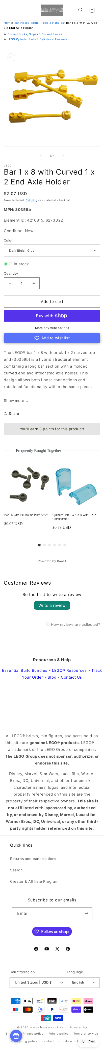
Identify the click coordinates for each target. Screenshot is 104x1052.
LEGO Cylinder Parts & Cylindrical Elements (37, 39)
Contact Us (71, 677)
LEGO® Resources (69, 670)
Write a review (52, 605)
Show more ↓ (16, 400)
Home (8, 23)
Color (8, 240)
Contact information (57, 1041)
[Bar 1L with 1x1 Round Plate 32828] (27, 485)
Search (16, 870)
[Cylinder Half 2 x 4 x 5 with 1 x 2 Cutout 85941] (76, 485)
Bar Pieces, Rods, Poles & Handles (39, 23)
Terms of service (85, 1033)
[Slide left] (40, 155)
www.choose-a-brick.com (49, 1027)
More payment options (52, 328)
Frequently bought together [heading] (38, 450)
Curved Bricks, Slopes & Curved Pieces (35, 34)
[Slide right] (63, 155)
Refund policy (58, 1033)
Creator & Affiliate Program (34, 881)
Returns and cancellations (33, 858)
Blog (52, 677)
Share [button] (14, 413)
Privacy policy (32, 1033)
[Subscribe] (86, 913)
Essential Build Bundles (24, 670)
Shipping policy (26, 1041)
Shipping (31, 200)
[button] (10, 10)
